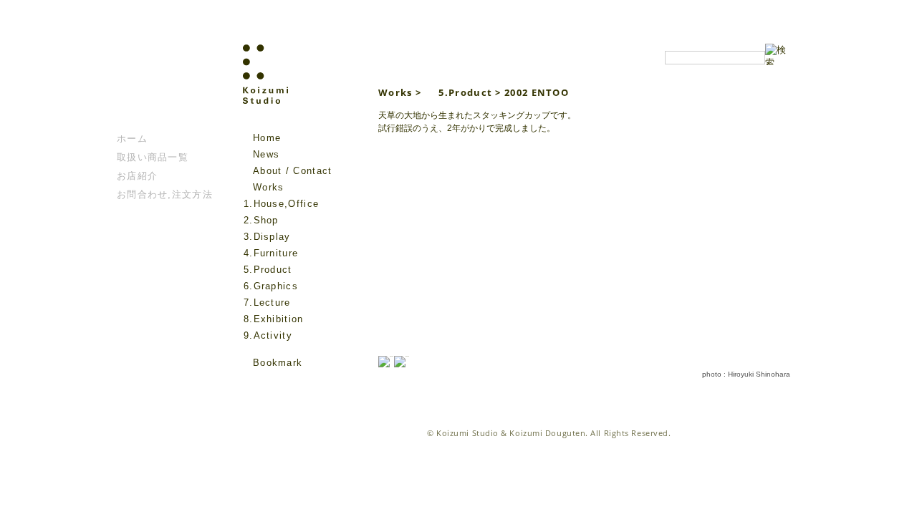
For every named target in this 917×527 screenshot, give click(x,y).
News (266, 154)
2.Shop (261, 220)
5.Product (268, 269)
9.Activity (268, 335)
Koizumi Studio (296, 87)
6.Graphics (271, 286)
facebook (251, 383)
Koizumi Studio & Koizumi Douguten (510, 432)
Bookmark (277, 362)
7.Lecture (267, 302)
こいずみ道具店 (160, 87)
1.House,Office (281, 203)
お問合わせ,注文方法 (165, 194)
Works (268, 187)
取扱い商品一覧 (152, 157)
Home (267, 137)
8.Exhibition (274, 319)
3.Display (267, 236)
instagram (271, 383)
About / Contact (292, 170)
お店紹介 (137, 175)
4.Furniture (271, 253)
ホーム (132, 138)
